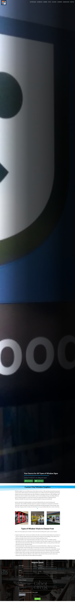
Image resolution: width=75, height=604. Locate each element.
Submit (37, 598)
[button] (28, 480)
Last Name (40, 565)
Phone (20, 570)
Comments (21, 584)
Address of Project (22, 580)
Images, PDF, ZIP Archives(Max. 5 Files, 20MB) (28, 592)
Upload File (22, 594)
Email (20, 575)
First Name (21, 565)
